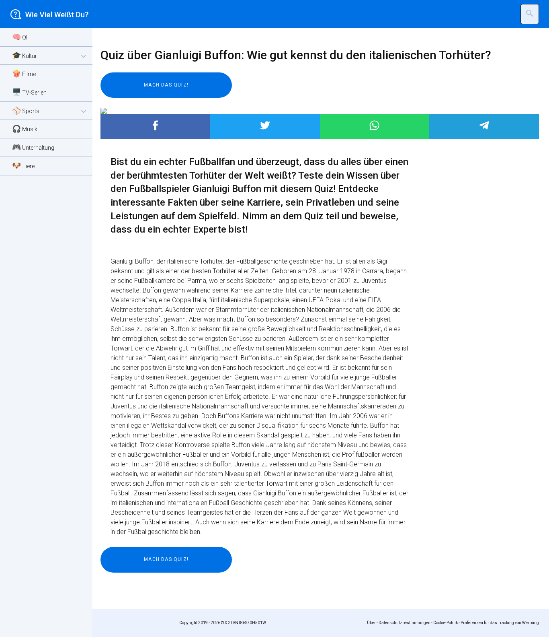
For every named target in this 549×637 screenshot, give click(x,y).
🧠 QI (19, 37)
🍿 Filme (24, 73)
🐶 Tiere (23, 165)
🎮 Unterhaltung (33, 147)
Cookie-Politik (445, 623)
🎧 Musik (24, 128)
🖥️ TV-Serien (29, 92)
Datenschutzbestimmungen (404, 623)
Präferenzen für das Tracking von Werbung (500, 623)
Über (371, 623)
